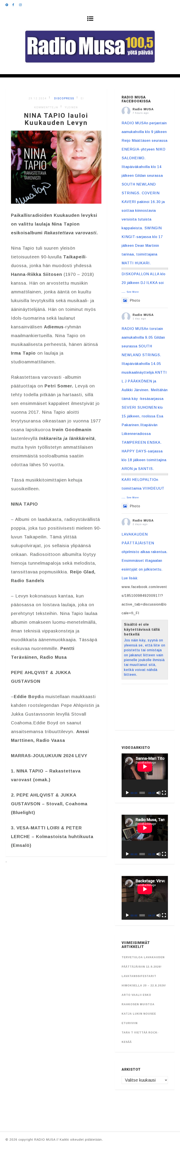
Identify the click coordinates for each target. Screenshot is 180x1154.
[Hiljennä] (158, 793)
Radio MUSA (143, 109)
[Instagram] (22, 4)
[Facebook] (15, 4)
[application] (145, 775)
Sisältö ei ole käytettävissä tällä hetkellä (142, 629)
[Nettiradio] (8, 4)
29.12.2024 (38, 98)
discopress (63, 98)
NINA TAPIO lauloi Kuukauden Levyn (56, 119)
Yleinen (71, 107)
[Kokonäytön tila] (164, 793)
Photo (135, 300)
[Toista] (127, 793)
